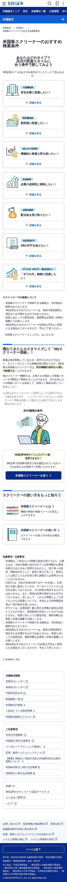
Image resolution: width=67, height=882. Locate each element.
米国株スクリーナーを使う (31, 475)
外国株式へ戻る (12, 659)
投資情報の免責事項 (34, 823)
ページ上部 (32, 849)
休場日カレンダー (15, 687)
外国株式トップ (11, 11)
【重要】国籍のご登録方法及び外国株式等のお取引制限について (33, 760)
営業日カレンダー (15, 681)
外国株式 (7, 27)
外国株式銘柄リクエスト (19, 716)
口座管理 (54, 11)
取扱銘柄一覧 (13, 699)
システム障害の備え (13, 839)
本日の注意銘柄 (14, 734)
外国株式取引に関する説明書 (21, 767)
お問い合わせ (10, 823)
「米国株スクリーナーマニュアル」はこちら (27, 334)
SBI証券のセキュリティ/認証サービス (26, 791)
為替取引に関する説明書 (19, 773)
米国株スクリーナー (22, 27)
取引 (25, 11)
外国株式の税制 (14, 704)
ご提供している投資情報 (19, 710)
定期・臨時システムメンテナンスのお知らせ (27, 834)
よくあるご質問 (14, 797)
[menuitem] (56, 3)
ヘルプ (10, 803)
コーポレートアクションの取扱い (24, 746)
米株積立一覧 (38, 11)
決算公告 (55, 823)
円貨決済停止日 (14, 693)
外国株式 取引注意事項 (18, 740)
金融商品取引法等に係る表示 (18, 829)
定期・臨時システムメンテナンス (24, 752)
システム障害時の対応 (42, 839)
